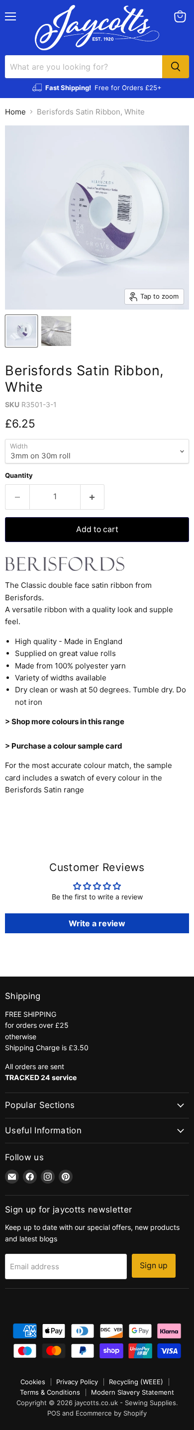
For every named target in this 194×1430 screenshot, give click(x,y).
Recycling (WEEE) (136, 1382)
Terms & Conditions (50, 1392)
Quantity (19, 475)
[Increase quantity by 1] (93, 496)
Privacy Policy (77, 1382)
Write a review (97, 923)
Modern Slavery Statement (132, 1392)
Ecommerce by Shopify (111, 1413)
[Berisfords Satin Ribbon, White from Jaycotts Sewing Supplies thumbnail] (21, 331)
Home (15, 112)
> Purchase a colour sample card (63, 746)
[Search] (175, 66)
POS (53, 1413)
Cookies (32, 1382)
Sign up (154, 1265)
